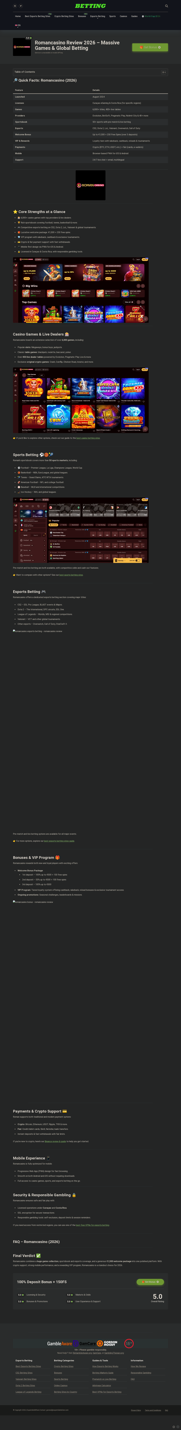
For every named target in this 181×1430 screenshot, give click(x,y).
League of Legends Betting (28, 1392)
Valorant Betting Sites (26, 1379)
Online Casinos (60, 1385)
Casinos (123, 16)
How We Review (138, 1366)
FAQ (133, 1379)
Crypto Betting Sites (64, 16)
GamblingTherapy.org (114, 1353)
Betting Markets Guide (102, 1373)
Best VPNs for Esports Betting (106, 1392)
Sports (112, 16)
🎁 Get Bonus (149, 47)
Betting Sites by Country (65, 1392)
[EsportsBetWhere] (90, 6)
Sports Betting (61, 1379)
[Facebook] (15, 6)
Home (18, 16)
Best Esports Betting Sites (37, 16)
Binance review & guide (55, 1141)
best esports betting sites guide (59, 841)
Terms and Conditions (153, 1410)
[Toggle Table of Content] (162, 72)
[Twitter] (21, 6)
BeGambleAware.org (82, 1353)
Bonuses (82, 16)
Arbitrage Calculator (101, 1385)
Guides (134, 16)
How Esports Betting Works (105, 1366)
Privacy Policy (136, 1410)
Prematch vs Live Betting (104, 1379)
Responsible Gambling (141, 1373)
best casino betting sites (88, 438)
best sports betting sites (71, 575)
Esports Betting (97, 16)
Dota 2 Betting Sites (25, 1385)
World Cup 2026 (152, 16)
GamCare (97, 1353)
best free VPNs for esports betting (92, 1225)
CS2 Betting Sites (24, 1373)
